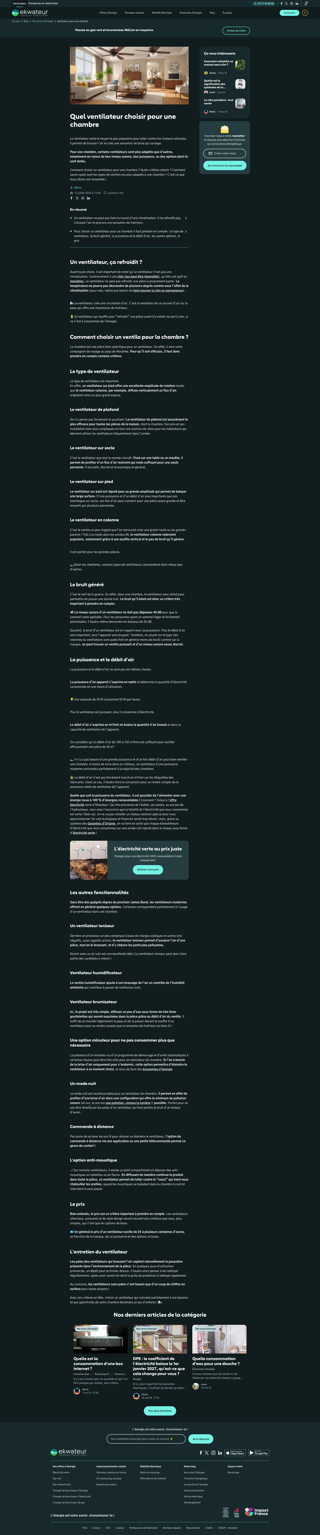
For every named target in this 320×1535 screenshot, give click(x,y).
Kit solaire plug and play (109, 1478)
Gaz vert (57, 1478)
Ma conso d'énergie (42, 21)
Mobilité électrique (150, 1466)
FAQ (84, 1528)
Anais (204, 1384)
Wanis (78, 187)
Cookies (120, 1528)
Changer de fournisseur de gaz (69, 1502)
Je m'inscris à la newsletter (225, 165)
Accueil (16, 21)
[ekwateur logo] (30, 13)
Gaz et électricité (61, 1484)
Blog (26, 21)
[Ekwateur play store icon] (258, 1452)
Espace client (235, 1466)
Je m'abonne (201, 1439)
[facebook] (281, 3)
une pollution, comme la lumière (128, 1103)
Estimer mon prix (148, 869)
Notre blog (190, 1466)
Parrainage (233, 1472)
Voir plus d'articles (160, 1411)
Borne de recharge (150, 1472)
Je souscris (289, 13)
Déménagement (192, 1502)
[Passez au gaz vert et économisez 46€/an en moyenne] (160, 30)
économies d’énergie (157, 1069)
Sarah (212, 92)
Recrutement (193, 1528)
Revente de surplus (106, 1484)
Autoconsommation (194, 1490)
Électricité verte (61, 1472)
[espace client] (305, 13)
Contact (96, 1528)
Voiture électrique (193, 1496)
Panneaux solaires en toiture (111, 1472)
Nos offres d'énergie (64, 1466)
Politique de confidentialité (143, 1528)
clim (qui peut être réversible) (139, 276)
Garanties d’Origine (101, 823)
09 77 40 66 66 (266, 3)
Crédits (209, 1528)
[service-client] (306, 4)
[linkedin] (297, 3)
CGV (108, 1528)
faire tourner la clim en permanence (158, 290)
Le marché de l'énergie (196, 1484)
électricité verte (84, 833)
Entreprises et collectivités (43, 3)
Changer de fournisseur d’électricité (71, 1496)
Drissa (212, 73)
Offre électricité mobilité (153, 1478)
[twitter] (286, 3)
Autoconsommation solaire (111, 1466)
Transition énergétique (196, 1478)
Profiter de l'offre (236, 30)
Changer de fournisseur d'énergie (70, 1490)
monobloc (77, 281)
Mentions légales (172, 1528)
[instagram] (291, 3)
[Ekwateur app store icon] (235, 1452)
